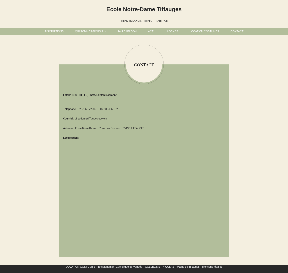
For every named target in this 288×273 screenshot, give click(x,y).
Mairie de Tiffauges (188, 266)
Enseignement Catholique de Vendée (120, 266)
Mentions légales (212, 266)
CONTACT (237, 31)
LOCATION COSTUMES (204, 31)
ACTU (152, 31)
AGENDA (172, 31)
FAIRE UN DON (127, 31)
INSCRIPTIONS (54, 31)
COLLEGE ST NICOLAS (159, 266)
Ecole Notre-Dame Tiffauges (144, 9)
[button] (104, 31)
